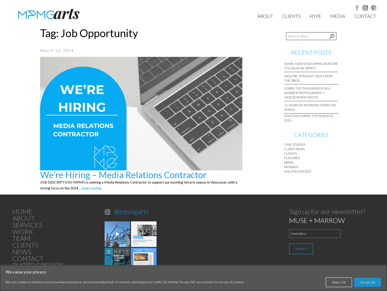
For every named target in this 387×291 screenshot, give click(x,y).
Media (337, 16)
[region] (193, 278)
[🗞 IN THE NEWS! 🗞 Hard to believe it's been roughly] (144, 260)
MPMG (289, 162)
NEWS (21, 251)
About (265, 16)
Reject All (339, 282)
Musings (291, 167)
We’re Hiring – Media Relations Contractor (123, 174)
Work (22, 231)
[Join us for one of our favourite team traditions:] (117, 234)
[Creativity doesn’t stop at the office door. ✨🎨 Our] (144, 234)
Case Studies (294, 144)
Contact (365, 16)
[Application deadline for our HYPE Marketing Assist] (117, 260)
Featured (292, 158)
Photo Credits (37, 265)
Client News (294, 149)
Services (27, 224)
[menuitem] (265, 16)
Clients (291, 16)
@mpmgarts (131, 211)
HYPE (315, 16)
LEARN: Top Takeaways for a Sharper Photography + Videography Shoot (307, 92)
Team (21, 238)
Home (22, 211)
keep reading (91, 188)
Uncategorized (297, 171)
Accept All (367, 282)
